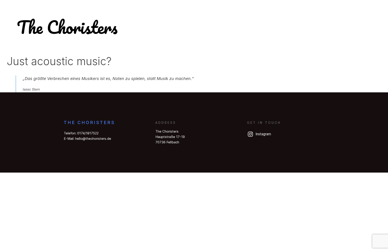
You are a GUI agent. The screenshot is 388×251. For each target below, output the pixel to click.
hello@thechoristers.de (93, 138)
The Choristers (89, 122)
